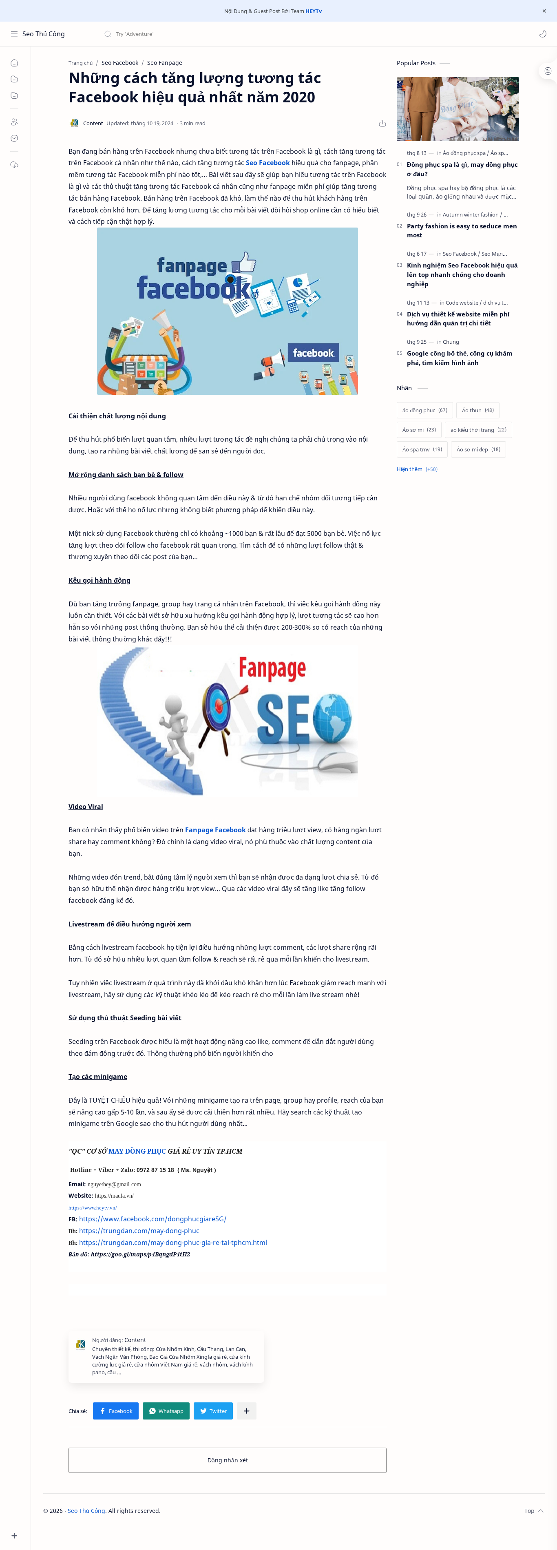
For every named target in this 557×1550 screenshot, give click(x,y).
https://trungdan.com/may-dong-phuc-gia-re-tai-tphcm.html (173, 1242)
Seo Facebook (268, 162)
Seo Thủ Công (43, 33)
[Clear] (232, 33)
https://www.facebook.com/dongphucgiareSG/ (153, 1218)
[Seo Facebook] (461, 253)
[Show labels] (419, 469)
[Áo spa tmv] (504, 153)
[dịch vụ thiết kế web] (507, 302)
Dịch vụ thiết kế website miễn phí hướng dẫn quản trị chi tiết (458, 318)
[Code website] (464, 302)
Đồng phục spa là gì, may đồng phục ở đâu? (462, 169)
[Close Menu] (544, 11)
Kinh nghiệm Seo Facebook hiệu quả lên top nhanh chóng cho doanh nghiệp (462, 274)
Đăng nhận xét (228, 1460)
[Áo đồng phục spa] (466, 153)
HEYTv (313, 11)
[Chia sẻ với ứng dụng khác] (246, 1411)
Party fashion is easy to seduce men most (462, 230)
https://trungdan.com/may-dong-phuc (139, 1230)
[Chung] (451, 341)
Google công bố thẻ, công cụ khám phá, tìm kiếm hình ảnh (460, 358)
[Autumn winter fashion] (472, 214)
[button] (543, 34)
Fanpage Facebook (215, 829)
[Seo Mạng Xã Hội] (502, 253)
